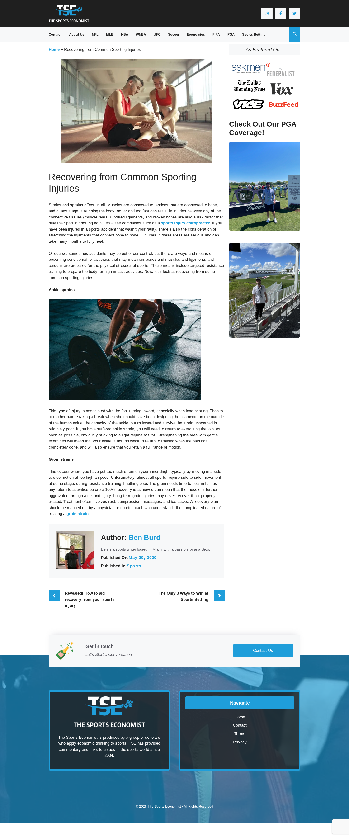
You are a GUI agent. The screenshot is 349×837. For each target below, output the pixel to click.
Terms (239, 734)
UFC (157, 34)
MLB (109, 34)
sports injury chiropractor (185, 223)
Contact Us (263, 650)
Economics (196, 34)
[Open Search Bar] (294, 34)
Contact (55, 34)
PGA (231, 34)
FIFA (216, 34)
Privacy (240, 742)
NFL (95, 34)
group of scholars (144, 737)
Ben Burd (144, 537)
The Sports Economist (164, 806)
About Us (76, 34)
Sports (134, 566)
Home (54, 49)
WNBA (141, 34)
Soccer (173, 34)
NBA (124, 34)
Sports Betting (254, 34)
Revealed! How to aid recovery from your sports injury (89, 599)
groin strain (77, 513)
